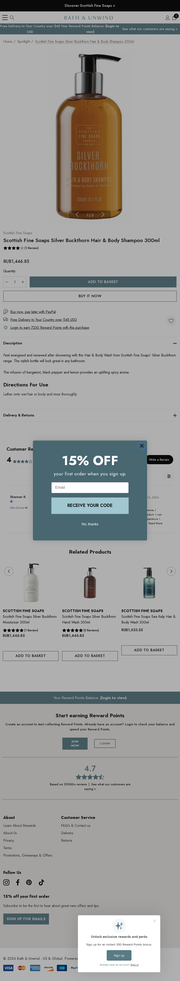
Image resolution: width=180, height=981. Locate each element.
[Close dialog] (141, 445)
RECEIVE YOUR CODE (90, 505)
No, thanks (90, 524)
